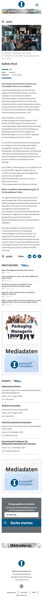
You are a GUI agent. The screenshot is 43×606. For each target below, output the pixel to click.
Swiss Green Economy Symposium (16, 422)
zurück (9, 21)
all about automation (11, 405)
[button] (29, 256)
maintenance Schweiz (11, 386)
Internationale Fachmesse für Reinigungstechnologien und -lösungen (19, 442)
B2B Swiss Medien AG (21, 571)
